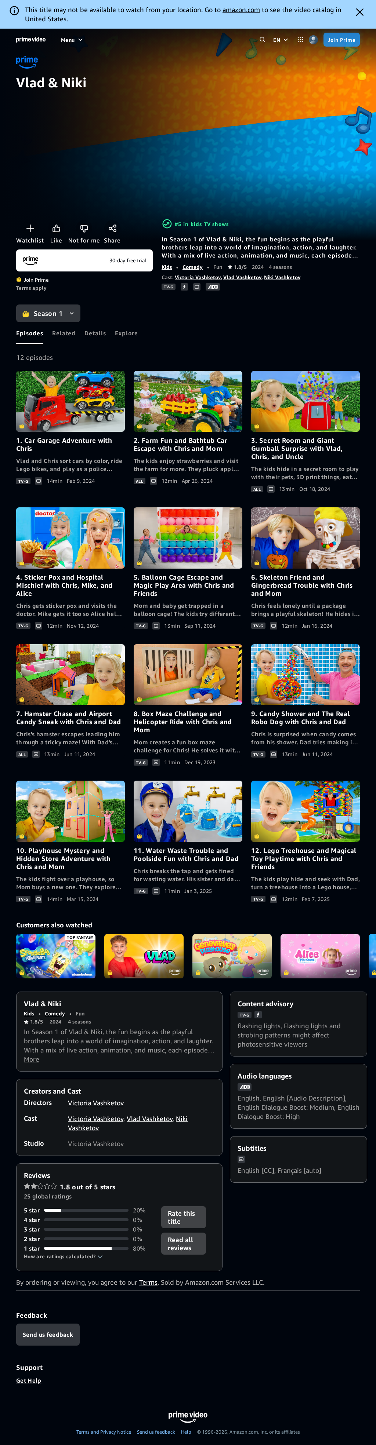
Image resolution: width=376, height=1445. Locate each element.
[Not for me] (84, 228)
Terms (148, 1282)
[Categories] (300, 40)
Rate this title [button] (181, 1217)
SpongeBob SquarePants (55, 956)
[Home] (31, 40)
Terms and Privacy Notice (103, 1432)
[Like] (56, 228)
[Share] (112, 228)
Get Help (28, 1380)
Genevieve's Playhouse (232, 956)
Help (186, 1432)
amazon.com (241, 10)
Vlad (144, 956)
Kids (167, 267)
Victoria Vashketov (198, 277)
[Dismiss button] (360, 12)
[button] (63, 1256)
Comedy (192, 267)
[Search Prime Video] (262, 40)
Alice (320, 956)
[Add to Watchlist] (30, 228)
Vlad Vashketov (242, 277)
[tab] (29, 333)
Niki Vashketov (282, 277)
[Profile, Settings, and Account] (313, 40)
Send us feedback (156, 1432)
